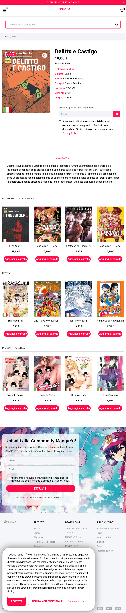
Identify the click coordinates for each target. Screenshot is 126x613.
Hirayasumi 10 (16, 320)
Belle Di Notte (47, 395)
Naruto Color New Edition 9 (110, 320)
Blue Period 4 (110, 395)
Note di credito (104, 537)
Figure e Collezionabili (44, 542)
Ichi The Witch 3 (78, 320)
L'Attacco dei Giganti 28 (78, 246)
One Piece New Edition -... (47, 320)
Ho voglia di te (79, 395)
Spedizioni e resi (73, 537)
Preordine (38, 546)
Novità (37, 528)
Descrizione (62, 158)
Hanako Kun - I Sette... (47, 246)
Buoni (99, 546)
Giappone (38, 537)
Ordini (99, 533)
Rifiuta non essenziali (47, 601)
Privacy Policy (70, 133)
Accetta (16, 601)
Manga (37, 533)
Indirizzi (100, 542)
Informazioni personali (108, 528)
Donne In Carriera (16, 395)
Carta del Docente (74, 541)
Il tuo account (105, 522)
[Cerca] (116, 25)
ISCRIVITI (40, 488)
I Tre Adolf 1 (15, 246)
